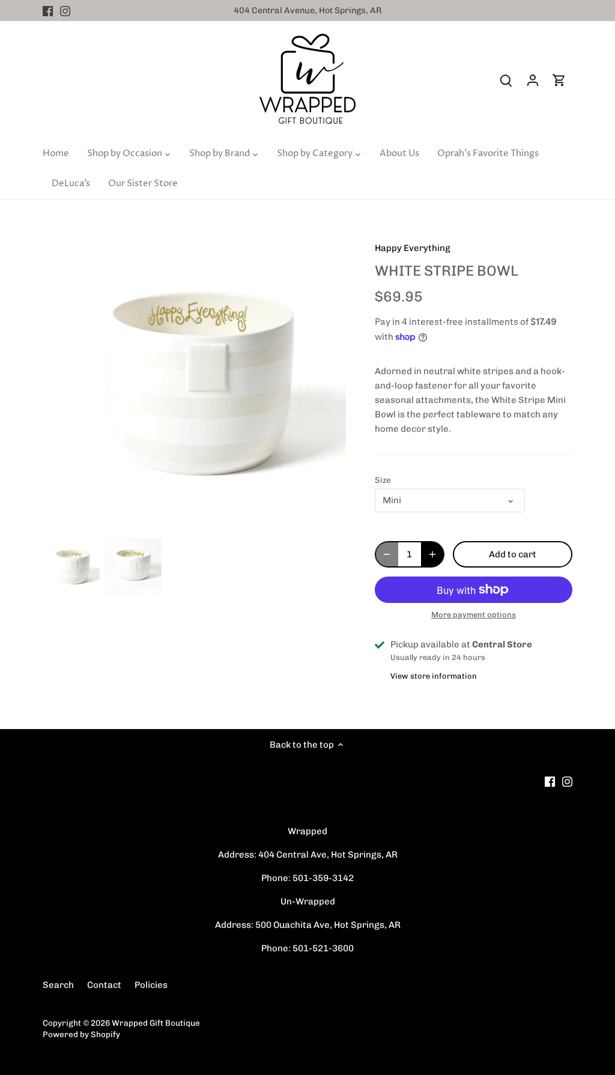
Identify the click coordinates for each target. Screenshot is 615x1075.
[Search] (506, 80)
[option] (71, 566)
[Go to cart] (559, 80)
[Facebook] (48, 10)
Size (383, 480)
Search (58, 985)
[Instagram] (65, 10)
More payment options (473, 615)
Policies (151, 985)
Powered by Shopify (81, 1034)
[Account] (533, 80)
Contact (104, 985)
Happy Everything (412, 248)
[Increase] (432, 554)
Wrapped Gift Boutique (156, 1023)
